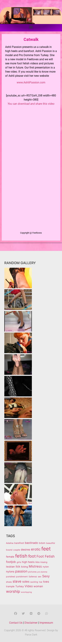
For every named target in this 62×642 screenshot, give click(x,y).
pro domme (42, 572)
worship (13, 591)
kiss (37, 562)
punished (10, 576)
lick (18, 566)
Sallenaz (33, 576)
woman (38, 586)
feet (46, 549)
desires (25, 549)
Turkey (19, 586)
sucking (34, 582)
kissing (43, 562)
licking (24, 566)
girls (19, 562)
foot (32, 556)
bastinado (31, 543)
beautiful (50, 543)
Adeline (9, 543)
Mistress (35, 566)
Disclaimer (30, 622)
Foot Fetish (46, 556)
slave (17, 581)
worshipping (26, 592)
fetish (21, 556)
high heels (28, 562)
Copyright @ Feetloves (31, 233)
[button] (31, 27)
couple (16, 549)
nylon (46, 566)
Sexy (46, 576)
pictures (32, 571)
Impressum (46, 622)
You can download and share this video (31, 103)
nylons (10, 571)
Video (29, 586)
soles (25, 581)
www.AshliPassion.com (31, 82)
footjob (11, 562)
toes (46, 581)
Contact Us (15, 622)
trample (10, 586)
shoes (9, 582)
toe (40, 582)
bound (9, 549)
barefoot (19, 543)
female (10, 556)
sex (39, 576)
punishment (22, 576)
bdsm (42, 543)
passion (21, 571)
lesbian (10, 566)
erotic (35, 549)
